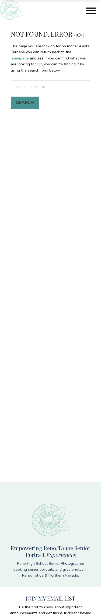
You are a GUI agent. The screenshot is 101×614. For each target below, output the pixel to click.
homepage (20, 58)
